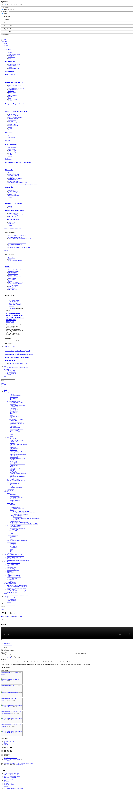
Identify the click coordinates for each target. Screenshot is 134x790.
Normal (8, 5)
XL (16, 5)
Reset (2, 34)
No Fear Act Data (8, 783)
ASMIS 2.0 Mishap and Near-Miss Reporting (19, 238)
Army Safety (10, 657)
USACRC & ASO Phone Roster (12, 759)
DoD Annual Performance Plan (11, 775)
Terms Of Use (19, 788)
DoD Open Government (10, 777)
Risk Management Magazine (15, 260)
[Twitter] (2, 752)
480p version (7, 643)
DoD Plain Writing (8, 779)
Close (6, 34)
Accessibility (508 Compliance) (11, 773)
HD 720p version (8, 645)
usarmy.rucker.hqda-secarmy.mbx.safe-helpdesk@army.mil (18, 763)
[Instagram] (11, 752)
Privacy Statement (11, 788)
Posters (10, 259)
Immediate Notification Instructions (17, 235)
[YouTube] (8, 752)
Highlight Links (7, 29)
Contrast (6, 22)
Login (2, 383)
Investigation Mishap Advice (15, 237)
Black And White (8, 32)
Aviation (12, 306)
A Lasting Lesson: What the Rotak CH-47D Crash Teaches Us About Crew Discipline (15, 317)
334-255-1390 (19, 764)
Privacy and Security (9, 784)
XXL (21, 5)
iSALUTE (6, 781)
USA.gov (6, 786)
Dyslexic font (7, 16)
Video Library (11, 258)
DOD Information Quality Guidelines (13, 776)
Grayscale (6, 19)
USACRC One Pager (9, 741)
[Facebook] (5, 752)
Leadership (6, 744)
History (5, 743)
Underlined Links (8, 25)
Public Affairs (7, 760)
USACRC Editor (10, 308)
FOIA (5, 780)
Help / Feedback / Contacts (10, 758)
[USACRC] (4, 39)
